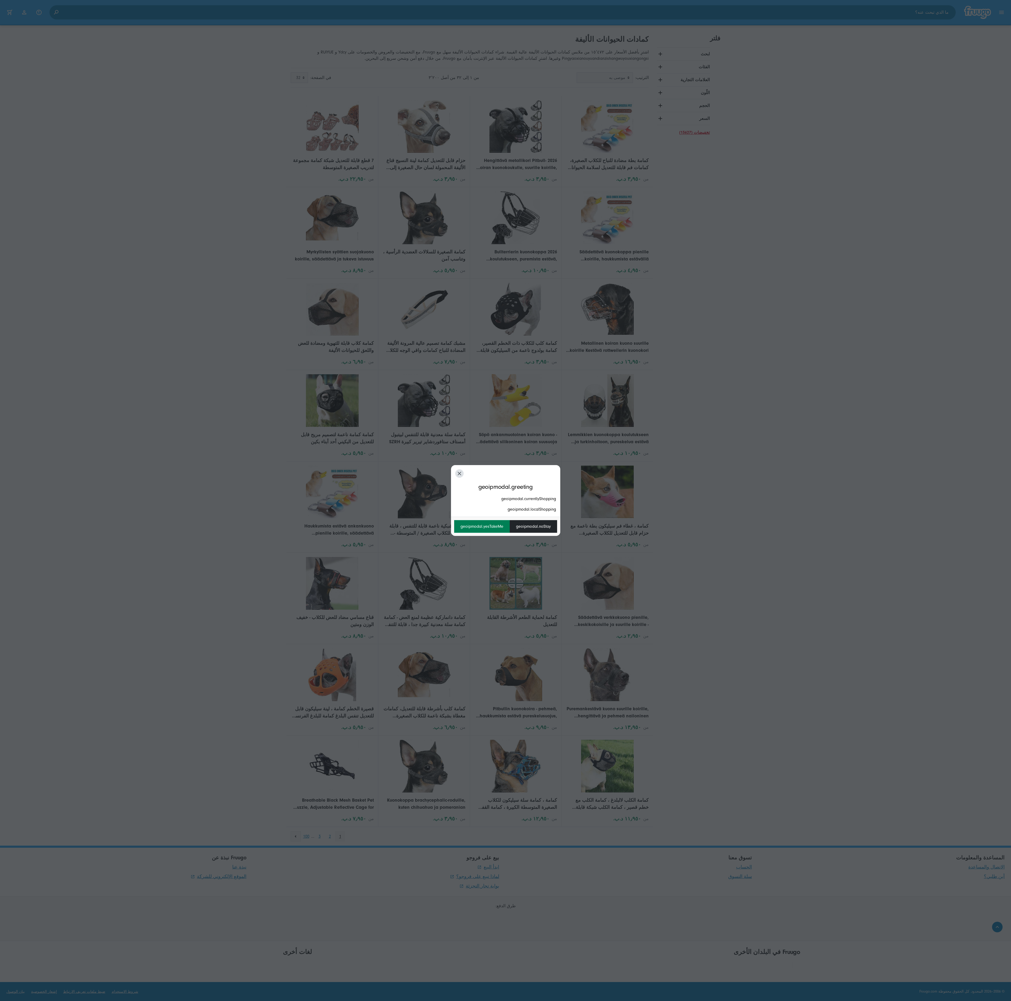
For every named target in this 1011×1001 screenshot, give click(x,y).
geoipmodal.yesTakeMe (481, 526)
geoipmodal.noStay (533, 526)
